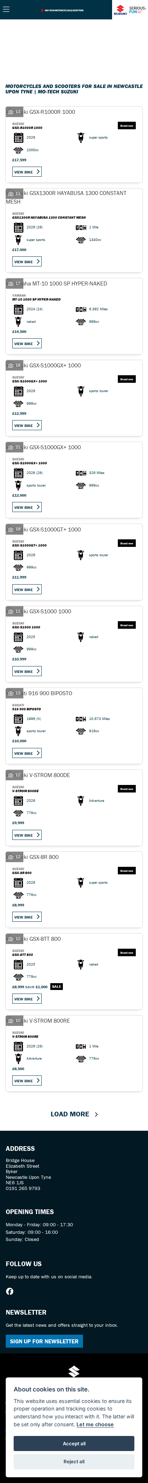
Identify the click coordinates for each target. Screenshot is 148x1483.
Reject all (74, 1461)
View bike (23, 172)
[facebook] (11, 1291)
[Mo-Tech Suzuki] (62, 9)
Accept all (74, 1443)
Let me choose (95, 1424)
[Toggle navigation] (6, 9)
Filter (124, 31)
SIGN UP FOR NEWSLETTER (44, 1341)
